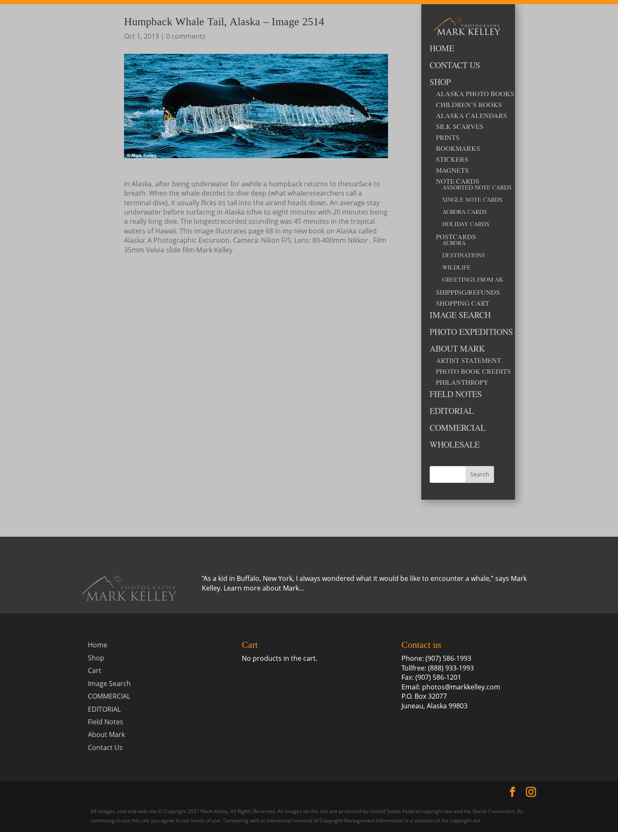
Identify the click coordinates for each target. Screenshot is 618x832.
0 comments (186, 36)
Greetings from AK (468, 280)
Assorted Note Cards (468, 188)
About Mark (457, 349)
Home (442, 49)
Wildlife (456, 268)
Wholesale (455, 445)
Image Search (460, 316)
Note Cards (457, 181)
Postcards (456, 236)
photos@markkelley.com (461, 687)
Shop (440, 82)
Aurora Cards (464, 212)
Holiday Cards (465, 224)
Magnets (452, 170)
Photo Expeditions (462, 332)
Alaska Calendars (465, 115)
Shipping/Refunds (465, 292)
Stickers (452, 159)
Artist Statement (465, 360)
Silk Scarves (459, 126)
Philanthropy (462, 382)
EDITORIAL (452, 411)
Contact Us (455, 66)
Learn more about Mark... (264, 588)
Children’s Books (465, 104)
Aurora (454, 243)
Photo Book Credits (465, 371)
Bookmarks (458, 148)
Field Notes (456, 395)
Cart (94, 670)
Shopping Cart (462, 303)
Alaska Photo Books (465, 93)
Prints (448, 137)
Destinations (463, 255)
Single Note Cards (468, 200)
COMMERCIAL (458, 428)
